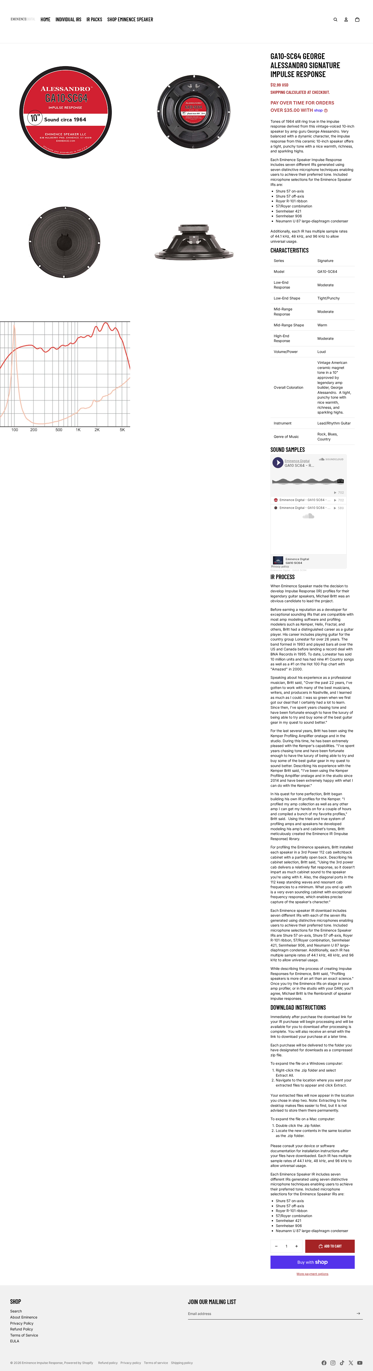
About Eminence (23, 1317)
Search (16, 1311)
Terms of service (156, 1363)
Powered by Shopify (78, 1363)
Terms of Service (24, 1335)
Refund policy (108, 1363)
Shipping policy (182, 1363)
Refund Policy (21, 1329)
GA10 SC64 (299, 570)
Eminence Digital (280, 570)
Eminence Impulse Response (42, 1363)
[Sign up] (358, 1313)
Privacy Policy (21, 1323)
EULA (14, 1341)
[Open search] (335, 19)
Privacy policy (131, 1363)
